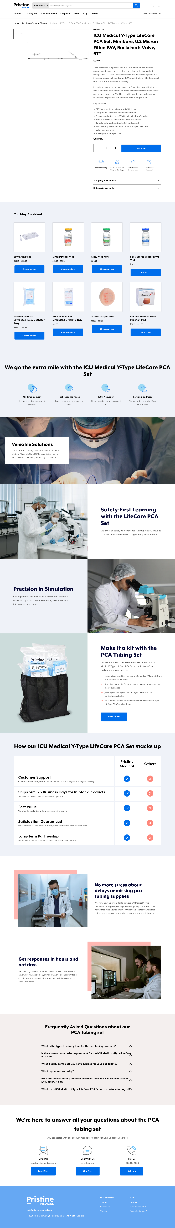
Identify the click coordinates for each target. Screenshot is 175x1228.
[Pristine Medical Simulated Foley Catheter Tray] (29, 297)
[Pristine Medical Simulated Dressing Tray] (68, 297)
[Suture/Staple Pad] (107, 297)
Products (18, 14)
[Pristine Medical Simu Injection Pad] (146, 297)
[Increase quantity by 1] (115, 148)
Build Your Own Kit (49, 14)
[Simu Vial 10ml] (107, 237)
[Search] (136, 5)
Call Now (131, 1171)
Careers (103, 1211)
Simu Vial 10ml (100, 256)
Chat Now (87, 1171)
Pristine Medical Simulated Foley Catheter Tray (29, 320)
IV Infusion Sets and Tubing (34, 23)
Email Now (43, 1171)
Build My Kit (114, 717)
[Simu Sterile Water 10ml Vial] (146, 237)
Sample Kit (65, 14)
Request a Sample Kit (152, 14)
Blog (85, 14)
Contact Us (105, 1207)
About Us (104, 1203)
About (76, 14)
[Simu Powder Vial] (68, 237)
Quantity (98, 139)
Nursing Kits (32, 14)
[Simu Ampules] (29, 237)
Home (16, 23)
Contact (94, 14)
